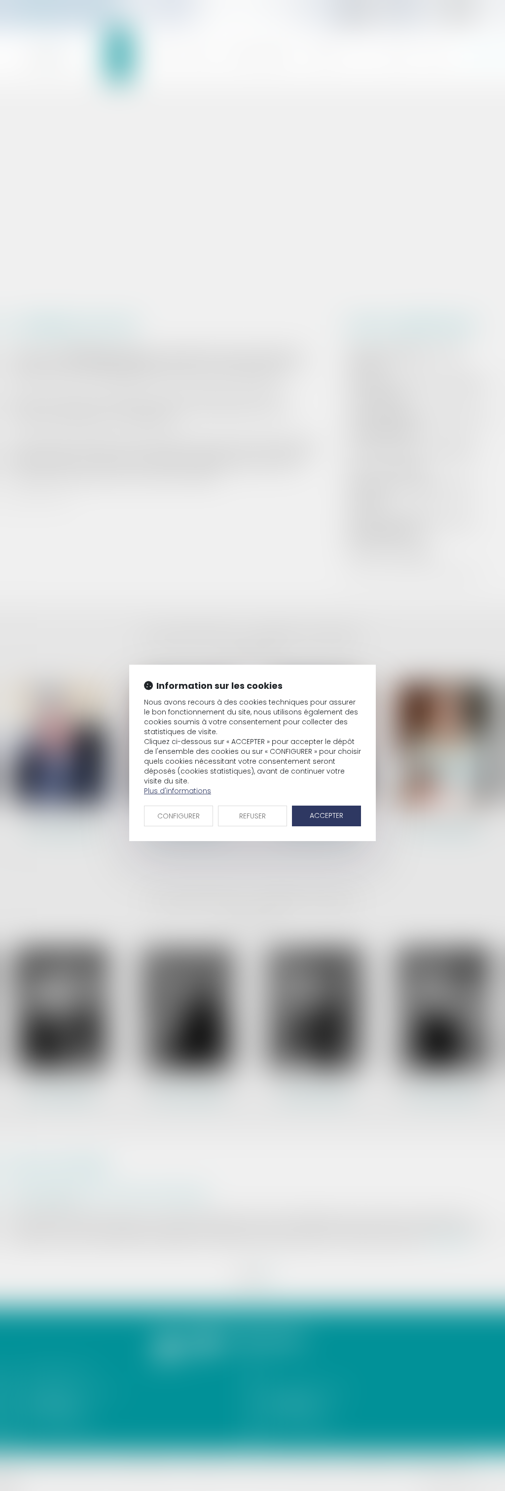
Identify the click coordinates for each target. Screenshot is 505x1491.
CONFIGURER (178, 816)
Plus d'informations (177, 791)
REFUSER (252, 816)
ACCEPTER (326, 815)
